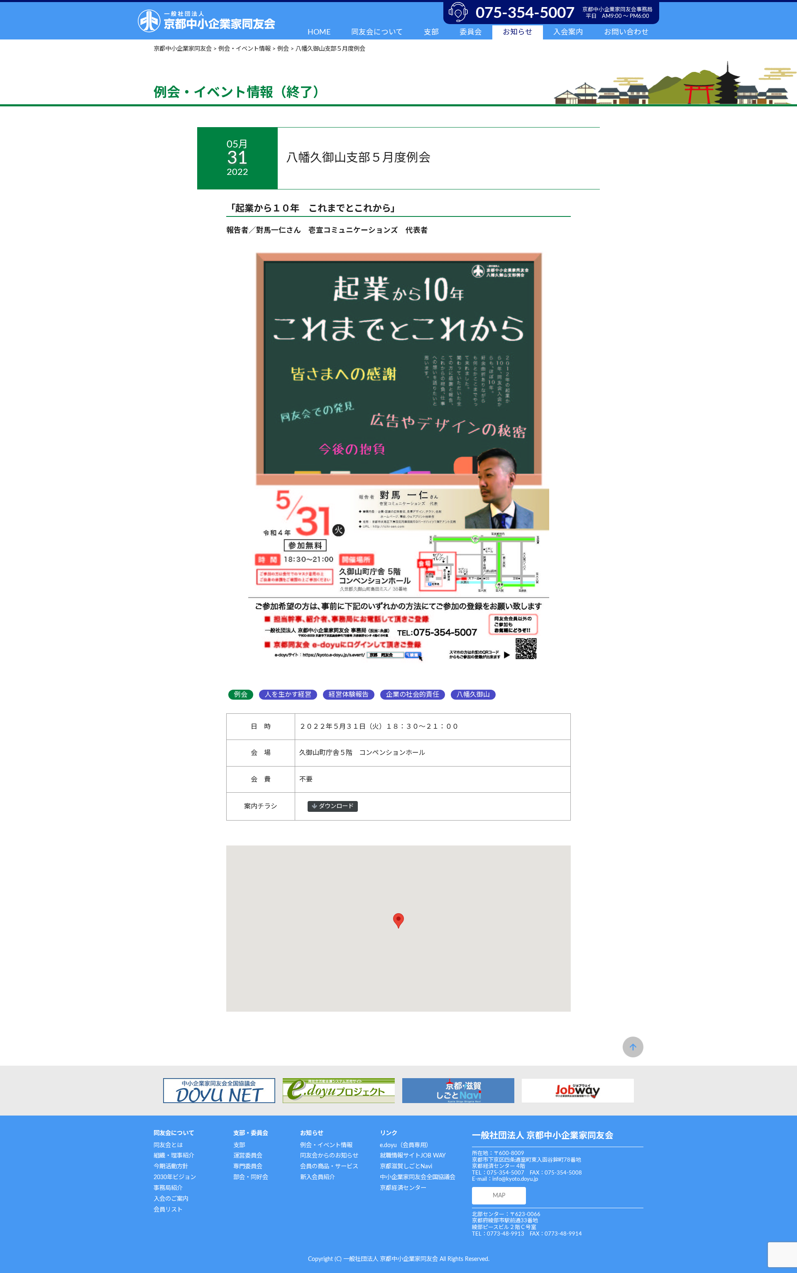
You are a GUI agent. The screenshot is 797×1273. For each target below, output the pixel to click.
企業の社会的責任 (412, 694)
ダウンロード (335, 806)
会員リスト (168, 1210)
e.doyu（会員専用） (406, 1145)
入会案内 (568, 32)
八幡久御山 (473, 694)
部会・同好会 (250, 1177)
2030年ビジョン (175, 1177)
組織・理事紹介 (174, 1156)
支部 (239, 1145)
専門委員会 (247, 1166)
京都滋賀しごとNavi (406, 1166)
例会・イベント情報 (326, 1145)
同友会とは (168, 1145)
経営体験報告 (349, 694)
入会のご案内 (171, 1199)
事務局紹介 (168, 1188)
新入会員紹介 (317, 1177)
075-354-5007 (525, 13)
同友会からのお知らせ (329, 1156)
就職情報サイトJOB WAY (413, 1156)
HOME (319, 32)
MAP (499, 1195)
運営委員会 (247, 1156)
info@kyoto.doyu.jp (515, 1179)
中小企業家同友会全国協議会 (417, 1177)
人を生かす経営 (288, 694)
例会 (240, 694)
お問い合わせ (626, 32)
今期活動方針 (171, 1166)
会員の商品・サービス (329, 1166)
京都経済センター (403, 1188)
